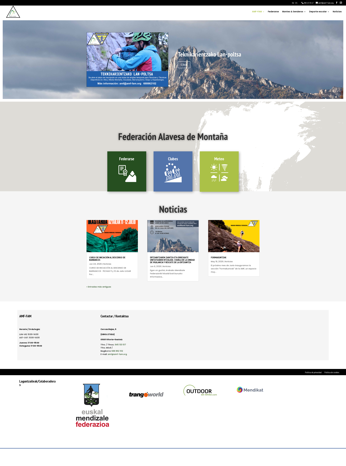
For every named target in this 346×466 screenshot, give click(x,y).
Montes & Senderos (292, 12)
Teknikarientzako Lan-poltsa (209, 54)
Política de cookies (332, 372)
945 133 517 (120, 344)
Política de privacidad (313, 372)
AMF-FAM (257, 12)
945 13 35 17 (309, 2)
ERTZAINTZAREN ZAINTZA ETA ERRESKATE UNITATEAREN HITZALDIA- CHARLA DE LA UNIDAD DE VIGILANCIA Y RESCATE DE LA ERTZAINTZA (172, 260)
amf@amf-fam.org (117, 354)
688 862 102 (117, 351)
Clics (184, 65)
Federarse (273, 12)
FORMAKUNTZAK (218, 257)
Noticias (337, 12)
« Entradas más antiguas (98, 286)
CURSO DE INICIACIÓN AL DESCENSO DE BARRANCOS (107, 258)
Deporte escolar (318, 12)
